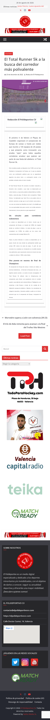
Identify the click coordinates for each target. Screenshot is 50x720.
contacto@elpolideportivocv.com (18, 610)
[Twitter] (15, 662)
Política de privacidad (15, 698)
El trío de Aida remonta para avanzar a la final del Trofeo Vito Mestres (24, 326)
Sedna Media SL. (30, 714)
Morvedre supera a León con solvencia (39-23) (26, 317)
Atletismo (8, 53)
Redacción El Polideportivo (35, 75)
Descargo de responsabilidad (20, 702)
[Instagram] (25, 662)
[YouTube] (34, 662)
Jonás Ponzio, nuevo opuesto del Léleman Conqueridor (31, 7)
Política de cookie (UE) (35, 698)
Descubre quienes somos (15, 591)
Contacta (38, 702)
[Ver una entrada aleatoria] (45, 39)
